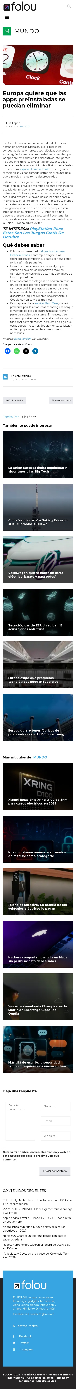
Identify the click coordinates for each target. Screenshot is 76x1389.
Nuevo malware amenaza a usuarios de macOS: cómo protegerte (37, 854)
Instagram (26, 1349)
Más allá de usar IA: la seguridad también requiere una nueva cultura (37, 1064)
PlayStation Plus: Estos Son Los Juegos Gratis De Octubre (33, 233)
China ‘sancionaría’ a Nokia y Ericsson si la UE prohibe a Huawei (38, 522)
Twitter (24, 1343)
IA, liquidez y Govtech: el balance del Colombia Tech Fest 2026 (36, 1255)
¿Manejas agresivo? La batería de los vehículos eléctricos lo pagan (37, 906)
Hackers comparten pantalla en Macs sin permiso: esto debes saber (37, 959)
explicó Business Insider (35, 169)
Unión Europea (28, 379)
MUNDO (26, 31)
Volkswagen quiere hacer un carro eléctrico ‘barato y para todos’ (35, 574)
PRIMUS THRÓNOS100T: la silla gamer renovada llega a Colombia (37, 1210)
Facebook (25, 1336)
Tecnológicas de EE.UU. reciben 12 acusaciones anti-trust (35, 627)
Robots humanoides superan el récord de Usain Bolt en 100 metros (36, 1246)
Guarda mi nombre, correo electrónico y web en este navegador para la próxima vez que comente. (36, 1155)
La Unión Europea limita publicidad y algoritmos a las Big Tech (37, 469)
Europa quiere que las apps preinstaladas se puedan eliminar (34, 99)
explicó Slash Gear (46, 303)
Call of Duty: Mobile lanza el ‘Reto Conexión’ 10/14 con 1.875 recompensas (37, 1202)
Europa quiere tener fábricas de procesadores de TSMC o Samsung (36, 732)
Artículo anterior (14, 400)
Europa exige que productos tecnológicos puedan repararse (33, 679)
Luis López (13, 123)
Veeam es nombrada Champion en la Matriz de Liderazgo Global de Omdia (37, 1009)
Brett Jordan (22, 338)
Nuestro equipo (46, 1381)
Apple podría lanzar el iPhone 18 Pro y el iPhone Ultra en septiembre (37, 1219)
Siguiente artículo (61, 400)
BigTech (15, 379)
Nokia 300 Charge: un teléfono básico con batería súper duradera (34, 1237)
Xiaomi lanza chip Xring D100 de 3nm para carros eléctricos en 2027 (38, 801)
